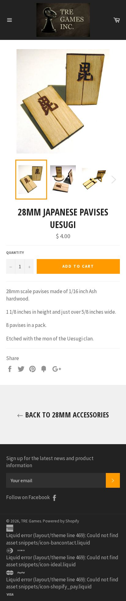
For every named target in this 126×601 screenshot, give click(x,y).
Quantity (15, 252)
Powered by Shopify (61, 521)
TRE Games (31, 521)
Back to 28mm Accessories (66, 414)
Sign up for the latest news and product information (50, 462)
